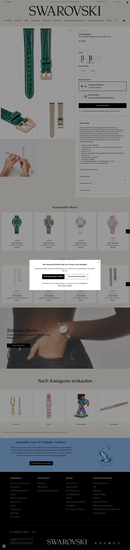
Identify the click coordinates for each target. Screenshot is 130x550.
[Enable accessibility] (4, 546)
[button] (98, 262)
